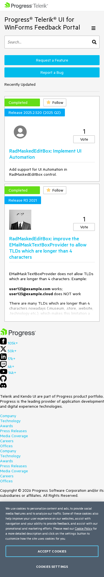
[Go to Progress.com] (18, 335)
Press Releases (13, 430)
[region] (52, 539)
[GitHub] (3, 380)
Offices (6, 445)
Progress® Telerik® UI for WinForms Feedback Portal (42, 23)
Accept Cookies (52, 551)
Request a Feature (52, 60)
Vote (84, 139)
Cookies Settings (52, 566)
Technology (10, 420)
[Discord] (3, 386)
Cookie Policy (83, 528)
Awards (6, 425)
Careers (7, 440)
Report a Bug (52, 72)
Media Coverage (14, 435)
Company (8, 415)
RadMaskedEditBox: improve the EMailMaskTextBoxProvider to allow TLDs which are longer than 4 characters (48, 247)
